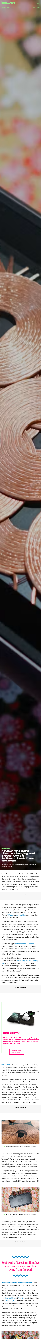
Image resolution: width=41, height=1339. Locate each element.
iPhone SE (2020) (10, 1301)
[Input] (9, 3)
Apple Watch (21, 915)
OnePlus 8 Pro (10, 1298)
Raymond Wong (6, 7)
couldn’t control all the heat (24, 944)
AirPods (10, 915)
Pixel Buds (21, 1298)
